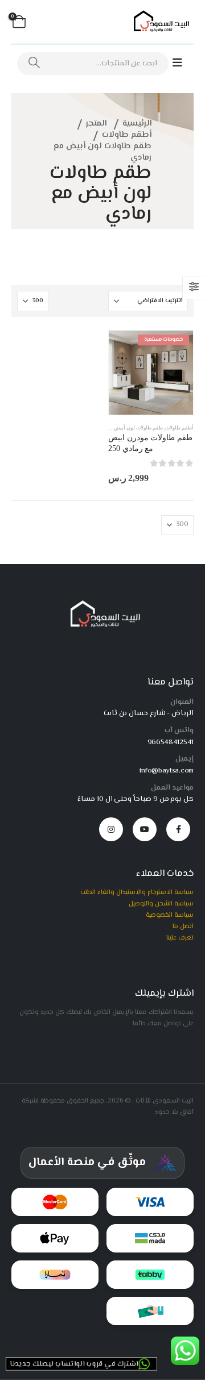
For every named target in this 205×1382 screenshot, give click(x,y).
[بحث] (34, 63)
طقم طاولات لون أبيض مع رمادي (128, 428)
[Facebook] (178, 829)
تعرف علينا (180, 938)
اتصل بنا (183, 926)
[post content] (151, 373)
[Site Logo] (159, 22)
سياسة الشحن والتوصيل (161, 904)
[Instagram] (111, 829)
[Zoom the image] (103, 604)
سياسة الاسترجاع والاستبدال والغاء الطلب (137, 892)
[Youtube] (145, 829)
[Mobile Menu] (183, 63)
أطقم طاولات (179, 428)
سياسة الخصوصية (170, 915)
